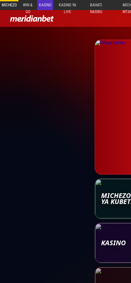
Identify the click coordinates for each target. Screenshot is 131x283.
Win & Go (28, 6)
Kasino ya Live (67, 6)
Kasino (45, 5)
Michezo (9, 5)
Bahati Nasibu (96, 6)
